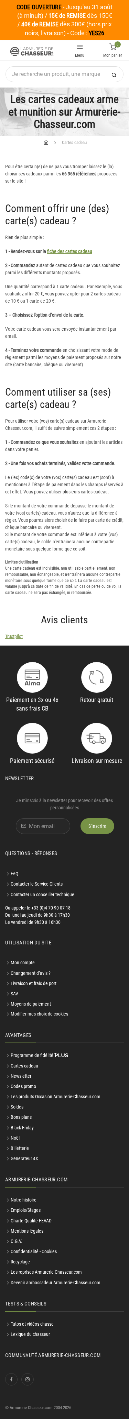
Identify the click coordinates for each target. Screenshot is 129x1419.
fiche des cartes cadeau (69, 251)
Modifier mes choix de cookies (39, 1014)
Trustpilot (14, 636)
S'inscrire (97, 826)
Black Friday (22, 1127)
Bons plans (21, 1117)
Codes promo (23, 1086)
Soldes (17, 1107)
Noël (15, 1138)
